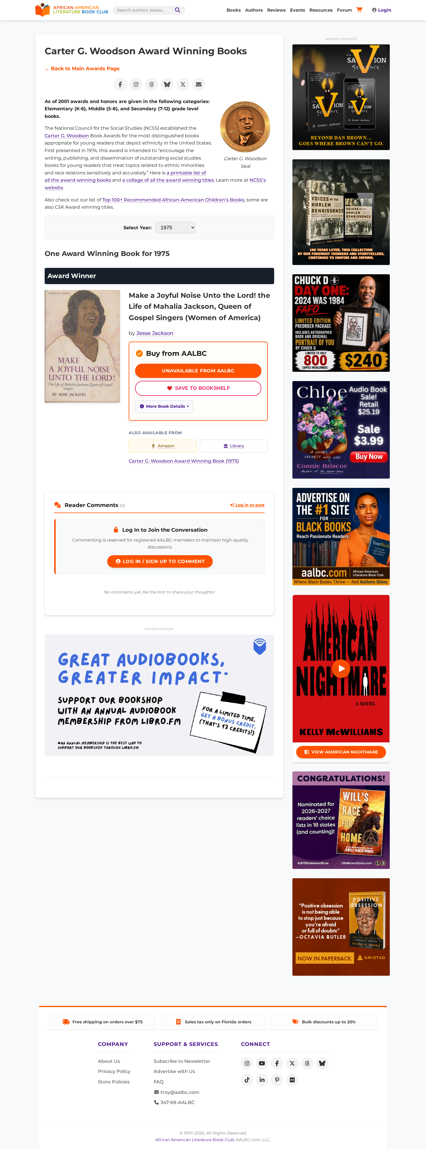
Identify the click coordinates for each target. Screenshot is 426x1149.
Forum (344, 10)
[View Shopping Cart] (360, 10)
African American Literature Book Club (194, 1139)
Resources (321, 10)
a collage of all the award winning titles (168, 180)
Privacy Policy (114, 1071)
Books (234, 10)
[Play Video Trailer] (341, 668)
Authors (254, 10)
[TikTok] (247, 1080)
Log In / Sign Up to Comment (163, 561)
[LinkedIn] (262, 1080)
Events (297, 10)
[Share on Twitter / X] (183, 84)
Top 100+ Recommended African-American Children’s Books (173, 200)
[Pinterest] (277, 1080)
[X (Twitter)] (292, 1063)
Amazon (166, 445)
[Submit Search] (176, 10)
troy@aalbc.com (179, 1092)
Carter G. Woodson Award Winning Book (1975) (184, 461)
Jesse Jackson (154, 333)
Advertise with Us (174, 1071)
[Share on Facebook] (120, 84)
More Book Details (165, 406)
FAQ (158, 1082)
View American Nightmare (345, 752)
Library (237, 445)
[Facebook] (277, 1063)
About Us (109, 1061)
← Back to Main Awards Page (82, 68)
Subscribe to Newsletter (182, 1061)
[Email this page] (198, 84)
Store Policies (114, 1082)
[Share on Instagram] (136, 84)
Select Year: (137, 227)
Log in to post (249, 505)
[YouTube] (262, 1063)
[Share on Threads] (151, 84)
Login (384, 10)
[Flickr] (292, 1080)
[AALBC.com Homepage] (71, 10)
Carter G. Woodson (67, 135)
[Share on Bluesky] (167, 84)
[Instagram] (247, 1063)
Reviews (276, 10)
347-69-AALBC (176, 1102)
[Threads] (307, 1063)
